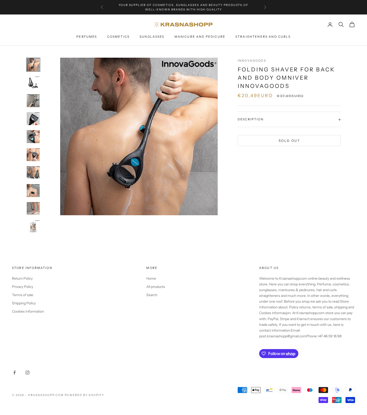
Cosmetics (118, 36)
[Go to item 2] (33, 83)
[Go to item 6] (33, 155)
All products (155, 286)
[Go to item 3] (33, 101)
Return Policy (22, 278)
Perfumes (86, 36)
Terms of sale (22, 295)
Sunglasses (152, 36)
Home (151, 278)
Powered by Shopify (84, 395)
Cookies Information (28, 311)
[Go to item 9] (33, 208)
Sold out (289, 141)
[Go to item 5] (33, 137)
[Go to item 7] (33, 173)
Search (151, 295)
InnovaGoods (252, 60)
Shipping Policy (24, 303)
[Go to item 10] (33, 226)
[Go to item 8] (33, 191)
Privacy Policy (22, 286)
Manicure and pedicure (200, 36)
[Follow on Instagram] (27, 372)
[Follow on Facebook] (14, 372)
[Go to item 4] (33, 119)
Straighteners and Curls (263, 36)
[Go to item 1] (33, 65)
